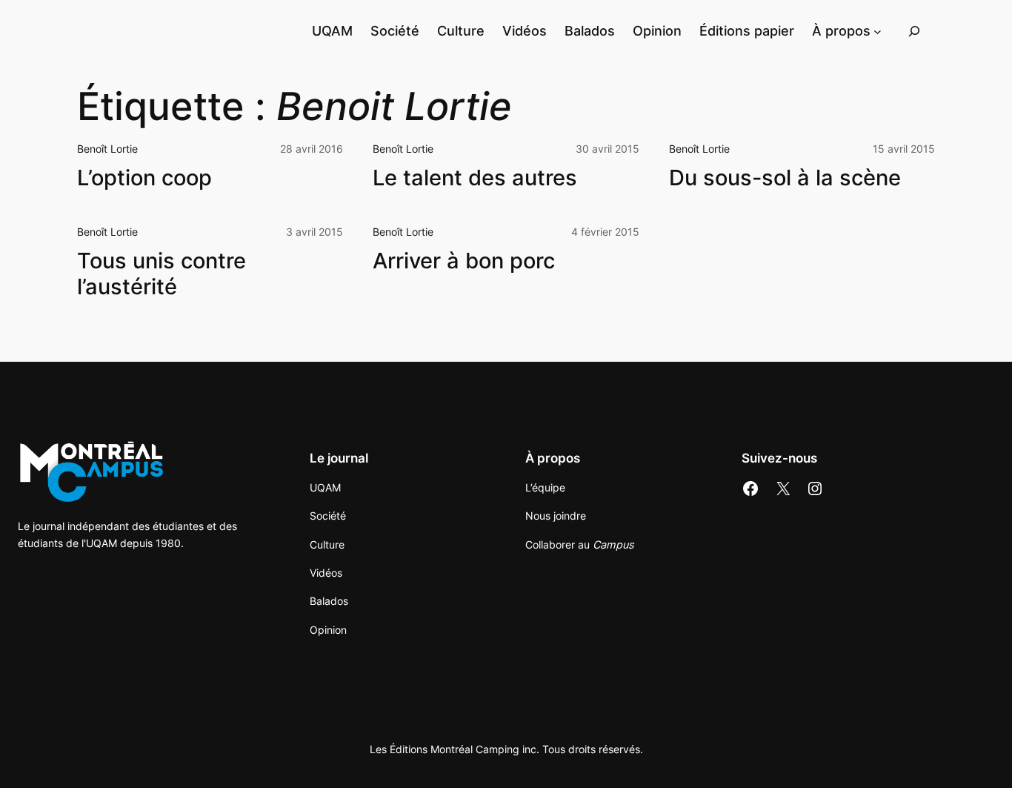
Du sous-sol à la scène (785, 178)
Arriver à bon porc (464, 261)
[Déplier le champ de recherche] (914, 31)
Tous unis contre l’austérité (161, 273)
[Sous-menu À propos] (877, 31)
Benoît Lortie (107, 148)
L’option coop (144, 178)
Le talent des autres (475, 178)
